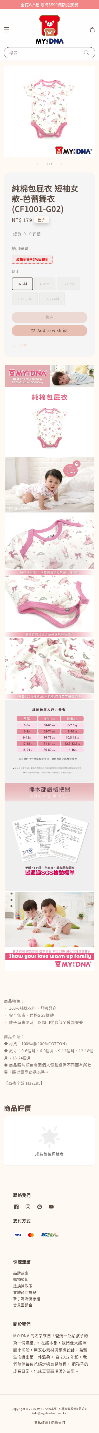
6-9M (45, 283)
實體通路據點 (24, 1292)
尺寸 (15, 271)
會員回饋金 (22, 1304)
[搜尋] (86, 52)
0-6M (22, 283)
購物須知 (21, 1279)
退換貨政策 (22, 1285)
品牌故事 (21, 1273)
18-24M (52, 298)
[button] (6, 30)
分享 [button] (23, 345)
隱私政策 (41, 1422)
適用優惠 (20, 248)
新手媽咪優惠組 (26, 1298)
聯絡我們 (58, 1422)
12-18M (25, 298)
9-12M (68, 283)
